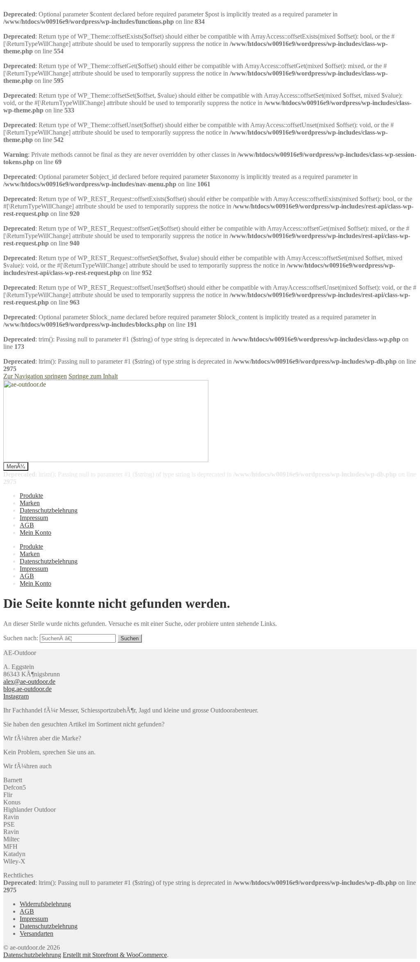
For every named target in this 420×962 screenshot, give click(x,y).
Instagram (16, 696)
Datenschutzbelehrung (49, 510)
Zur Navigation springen (35, 376)
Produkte (31, 495)
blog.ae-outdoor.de (27, 688)
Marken (30, 502)
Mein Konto (35, 532)
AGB (27, 525)
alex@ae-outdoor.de (29, 681)
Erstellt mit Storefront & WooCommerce (115, 954)
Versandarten (36, 933)
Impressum (34, 517)
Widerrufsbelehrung (45, 903)
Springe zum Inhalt (93, 376)
